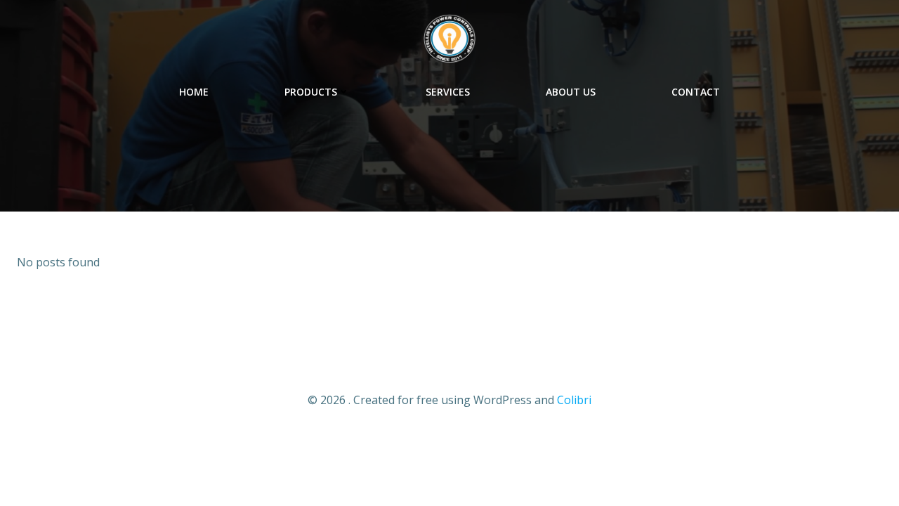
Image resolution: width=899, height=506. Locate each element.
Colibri (574, 400)
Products (310, 91)
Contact (695, 91)
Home (194, 91)
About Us (571, 91)
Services (448, 91)
